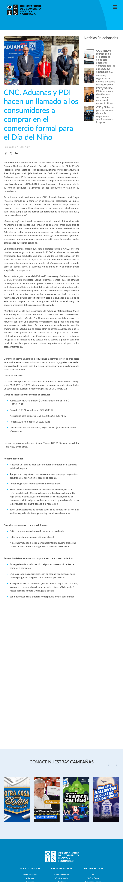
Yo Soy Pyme (93, 878)
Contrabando (61, 878)
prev (109, 765)
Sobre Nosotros (30, 874)
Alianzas (30, 878)
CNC (93, 874)
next (116, 765)
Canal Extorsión (61, 874)
